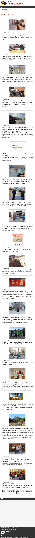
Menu (17, 7)
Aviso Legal (3, 537)
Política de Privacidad (12, 537)
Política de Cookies (23, 537)
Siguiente (29, 491)
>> (18, 493)
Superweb (9, 535)
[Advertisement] (17, 513)
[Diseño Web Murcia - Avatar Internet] (13, 535)
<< (4, 491)
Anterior (9, 491)
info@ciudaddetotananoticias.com (9, 529)
